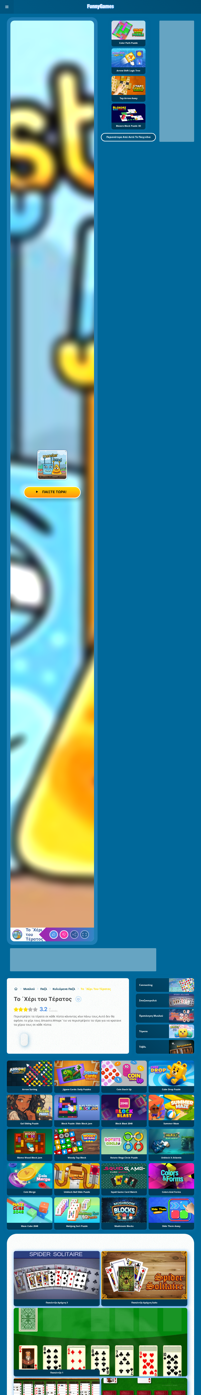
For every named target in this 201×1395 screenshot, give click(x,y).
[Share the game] (74, 934)
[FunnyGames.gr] (16, 989)
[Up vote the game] (53, 934)
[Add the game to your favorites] (78, 999)
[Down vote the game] (64, 934)
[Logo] (100, 7)
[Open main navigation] (7, 7)
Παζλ (43, 989)
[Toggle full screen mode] (84, 934)
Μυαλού (29, 989)
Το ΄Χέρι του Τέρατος (96, 989)
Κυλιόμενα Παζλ (64, 989)
